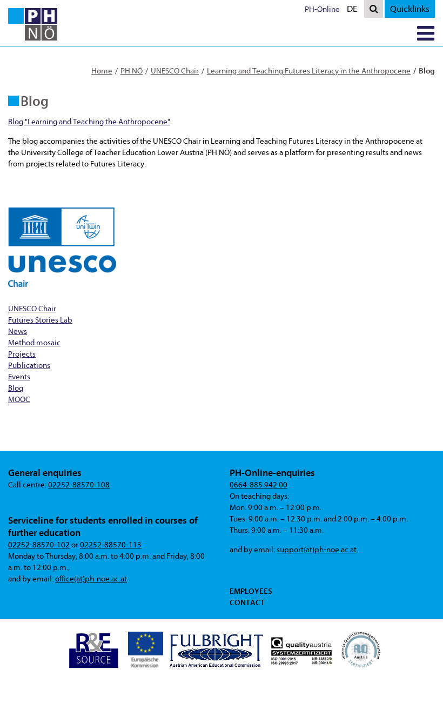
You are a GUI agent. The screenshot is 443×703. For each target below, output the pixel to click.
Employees (251, 591)
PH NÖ (131, 71)
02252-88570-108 (79, 485)
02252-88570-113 (111, 545)
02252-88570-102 (39, 545)
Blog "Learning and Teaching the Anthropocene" (89, 121)
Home (101, 71)
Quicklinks (409, 9)
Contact (247, 602)
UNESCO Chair (175, 71)
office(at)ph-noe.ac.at (91, 579)
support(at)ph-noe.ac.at (317, 549)
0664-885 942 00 (258, 485)
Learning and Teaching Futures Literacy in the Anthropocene (309, 71)
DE (354, 10)
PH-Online (322, 9)
